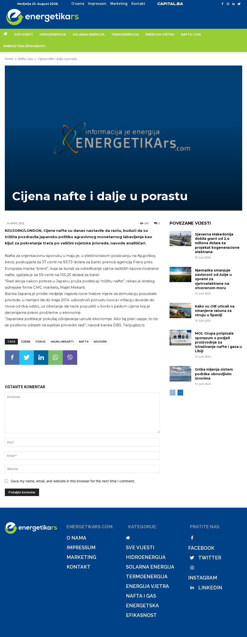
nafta (84, 341)
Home (9, 59)
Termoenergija (147, 576)
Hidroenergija (146, 557)
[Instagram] (228, 4)
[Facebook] (222, 4)
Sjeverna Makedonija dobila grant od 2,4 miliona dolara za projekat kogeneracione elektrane (217, 243)
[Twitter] (239, 4)
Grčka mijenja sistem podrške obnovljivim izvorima (214, 373)
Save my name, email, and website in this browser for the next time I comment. (73, 481)
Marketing (81, 557)
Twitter (209, 558)
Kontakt (78, 567)
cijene (25, 341)
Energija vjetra (147, 586)
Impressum (81, 547)
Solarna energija (150, 567)
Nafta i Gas (25, 59)
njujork (100, 341)
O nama (76, 538)
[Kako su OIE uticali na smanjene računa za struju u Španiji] (180, 310)
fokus (41, 341)
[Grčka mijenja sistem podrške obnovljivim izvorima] (180, 373)
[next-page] (180, 392)
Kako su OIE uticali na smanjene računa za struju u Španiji (214, 310)
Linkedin (210, 588)
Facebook (201, 548)
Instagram (202, 578)
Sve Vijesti (140, 547)
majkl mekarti (62, 341)
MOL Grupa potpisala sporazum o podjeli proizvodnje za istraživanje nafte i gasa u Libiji (218, 342)
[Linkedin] (233, 4)
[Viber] (70, 357)
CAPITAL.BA (170, 3)
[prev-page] (173, 392)
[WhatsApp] (55, 357)
